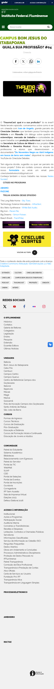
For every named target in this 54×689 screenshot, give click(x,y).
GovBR (4, 2)
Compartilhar (31, 60)
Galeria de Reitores (12, 328)
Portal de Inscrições (13, 482)
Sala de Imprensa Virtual (15, 494)
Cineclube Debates (34, 273)
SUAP (6, 470)
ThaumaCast (19, 283)
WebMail (8, 467)
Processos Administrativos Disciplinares (22, 553)
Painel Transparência (13, 562)
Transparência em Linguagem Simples (21, 583)
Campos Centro (11, 374)
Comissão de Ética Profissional (18, 565)
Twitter (5, 306)
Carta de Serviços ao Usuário (17, 574)
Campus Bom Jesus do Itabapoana (28, 278)
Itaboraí (7, 386)
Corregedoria (10, 488)
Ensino (7, 336)
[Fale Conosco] (14, 227)
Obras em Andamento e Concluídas (20, 550)
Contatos (8, 325)
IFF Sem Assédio (11, 491)
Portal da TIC (10, 464)
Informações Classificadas (16, 538)
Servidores (9, 535)
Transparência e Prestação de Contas (21, 568)
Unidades (9, 358)
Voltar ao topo (24, 252)
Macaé (7, 392)
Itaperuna (8, 389)
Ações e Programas (13, 517)
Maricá (7, 398)
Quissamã (8, 401)
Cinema (5, 288)
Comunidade (10, 446)
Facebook (24, 306)
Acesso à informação (38, 3)
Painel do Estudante (13, 450)
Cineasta (45, 283)
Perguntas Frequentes (14, 544)
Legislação (9, 333)
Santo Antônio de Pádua (15, 407)
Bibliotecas (9, 456)
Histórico (8, 322)
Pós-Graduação (11, 427)
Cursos (8, 414)
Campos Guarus (11, 377)
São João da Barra (12, 410)
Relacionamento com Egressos (18, 459)
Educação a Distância (14, 430)
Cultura (18, 273)
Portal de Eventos (12, 479)
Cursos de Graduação (14, 424)
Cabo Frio (8, 368)
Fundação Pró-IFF (12, 577)
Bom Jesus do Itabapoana (16, 365)
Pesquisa (8, 339)
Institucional (9, 514)
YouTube (14, 306)
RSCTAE (8, 642)
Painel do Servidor (12, 461)
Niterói (15, 288)
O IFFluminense (12, 318)
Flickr (34, 306)
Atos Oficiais (9, 571)
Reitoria (7, 362)
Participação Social (12, 520)
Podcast (5, 283)
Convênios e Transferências (16, 526)
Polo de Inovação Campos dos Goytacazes (24, 404)
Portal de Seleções (12, 476)
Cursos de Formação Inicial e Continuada (23, 433)
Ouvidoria (8, 485)
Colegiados (9, 330)
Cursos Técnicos (11, 421)
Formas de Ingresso (13, 418)
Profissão (33, 283)
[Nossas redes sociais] (40, 227)
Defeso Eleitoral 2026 (13, 500)
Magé (6, 395)
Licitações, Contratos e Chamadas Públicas (24, 532)
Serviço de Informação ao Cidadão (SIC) (22, 541)
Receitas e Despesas (13, 529)
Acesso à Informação (16, 510)
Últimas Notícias (11, 348)
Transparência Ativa (13, 580)
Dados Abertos (11, 547)
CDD (6, 473)
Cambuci (8, 371)
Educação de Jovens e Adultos (18, 436)
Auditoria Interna (11, 523)
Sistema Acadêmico (13, 453)
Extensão (6, 273)
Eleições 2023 (10, 497)
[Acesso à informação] (37, 673)
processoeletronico (15, 592)
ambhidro (9, 617)
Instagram (44, 306)
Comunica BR (19, 3)
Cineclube (6, 278)
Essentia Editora (11, 345)
